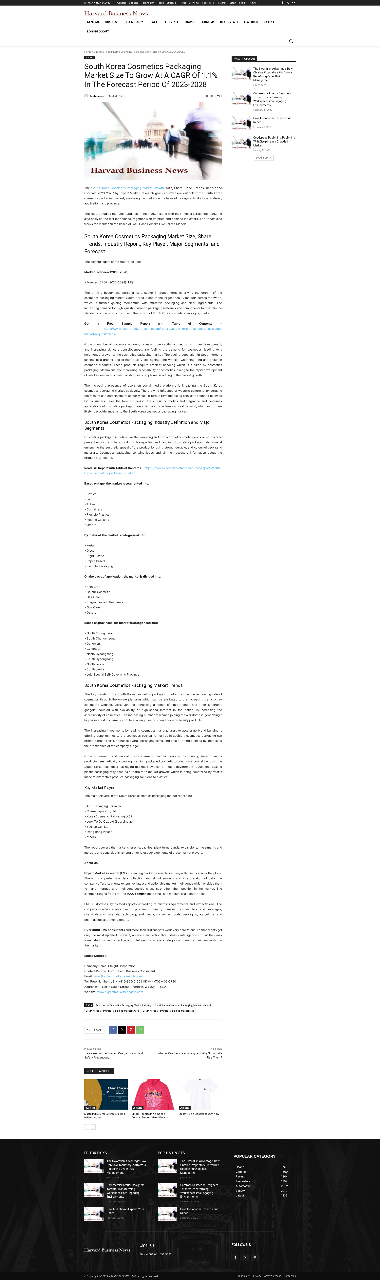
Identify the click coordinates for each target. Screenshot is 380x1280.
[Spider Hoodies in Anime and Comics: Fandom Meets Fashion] (153, 1094)
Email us (147, 1245)
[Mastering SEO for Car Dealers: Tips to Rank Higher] (106, 1094)
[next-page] (93, 1127)
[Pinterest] (131, 1030)
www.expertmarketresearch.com (120, 992)
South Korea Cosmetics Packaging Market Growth (128, 188)
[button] (291, 41)
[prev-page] (86, 1127)
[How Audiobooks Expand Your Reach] (241, 123)
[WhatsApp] (140, 1030)
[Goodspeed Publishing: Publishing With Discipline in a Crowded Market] (241, 142)
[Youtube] (293, 3)
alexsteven (99, 95)
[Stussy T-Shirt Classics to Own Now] (200, 1094)
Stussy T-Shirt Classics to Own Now (199, 1113)
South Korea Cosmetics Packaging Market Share (112, 1010)
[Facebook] (282, 3)
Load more (262, 157)
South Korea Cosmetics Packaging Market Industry (123, 1005)
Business (99, 51)
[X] (288, 3)
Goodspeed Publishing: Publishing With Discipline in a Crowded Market (274, 141)
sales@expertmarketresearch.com (117, 976)
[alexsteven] (86, 96)
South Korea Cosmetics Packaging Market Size (168, 1010)
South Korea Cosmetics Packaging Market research (183, 1005)
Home (87, 51)
